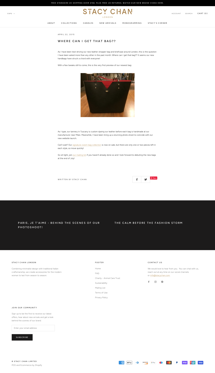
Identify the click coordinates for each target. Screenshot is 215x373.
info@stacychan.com (160, 275)
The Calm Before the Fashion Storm (149, 223)
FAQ (97, 273)
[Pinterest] (162, 281)
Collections (69, 23)
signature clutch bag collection (87, 145)
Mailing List (100, 288)
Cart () (202, 13)
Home (98, 268)
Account (176, 13)
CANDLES (88, 23)
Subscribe (22, 337)
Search (189, 13)
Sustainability (101, 283)
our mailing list (79, 155)
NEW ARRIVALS (107, 23)
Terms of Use (101, 292)
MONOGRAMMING (132, 23)
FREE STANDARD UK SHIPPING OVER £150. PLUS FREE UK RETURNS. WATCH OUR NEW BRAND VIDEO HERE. (107, 3)
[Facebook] (149, 281)
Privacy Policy (101, 297)
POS (14, 365)
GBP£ (9, 13)
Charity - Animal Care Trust (107, 278)
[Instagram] (155, 281)
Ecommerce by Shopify (31, 365)
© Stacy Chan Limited (24, 361)
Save (155, 178)
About (51, 23)
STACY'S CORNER (157, 23)
